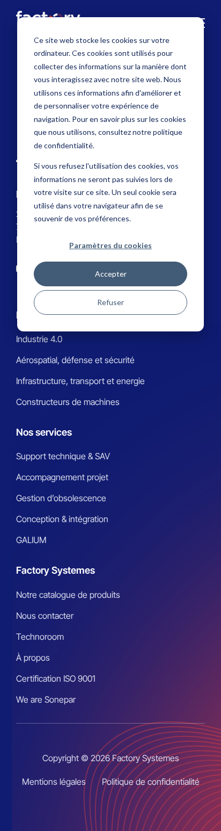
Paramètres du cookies (110, 245)
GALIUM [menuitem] (31, 539)
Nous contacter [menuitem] (44, 615)
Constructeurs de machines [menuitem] (68, 401)
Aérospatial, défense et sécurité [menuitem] (75, 360)
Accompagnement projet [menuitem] (62, 477)
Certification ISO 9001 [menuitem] (55, 678)
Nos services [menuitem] (44, 432)
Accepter (111, 273)
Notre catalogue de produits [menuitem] (68, 594)
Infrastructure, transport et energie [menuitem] (80, 380)
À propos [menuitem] (33, 657)
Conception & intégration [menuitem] (62, 519)
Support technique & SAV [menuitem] (63, 456)
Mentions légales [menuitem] (54, 781)
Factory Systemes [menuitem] (55, 570)
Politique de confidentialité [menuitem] (151, 781)
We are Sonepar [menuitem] (46, 699)
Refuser (110, 302)
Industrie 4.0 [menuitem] (39, 339)
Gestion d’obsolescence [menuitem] (61, 498)
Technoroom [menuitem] (40, 636)
